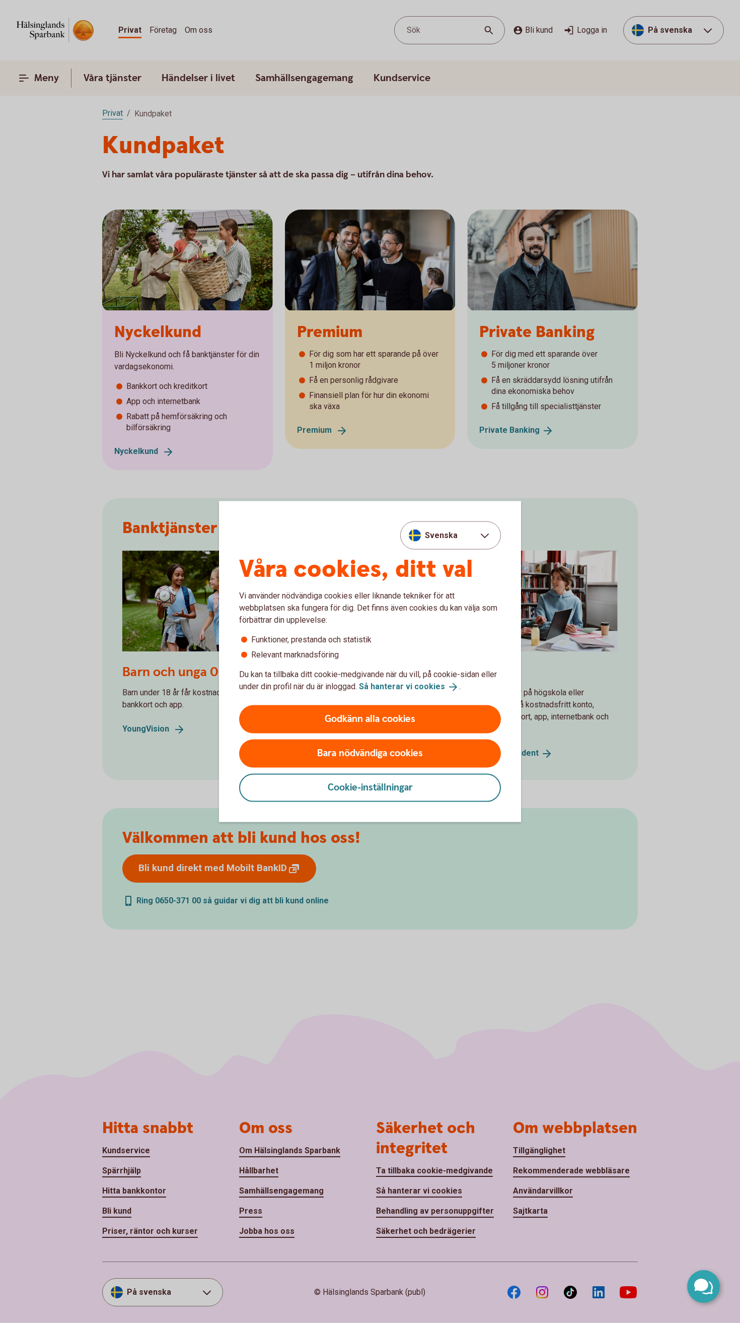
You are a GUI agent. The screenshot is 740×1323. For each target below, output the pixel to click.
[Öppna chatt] (703, 1286)
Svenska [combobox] (441, 535)
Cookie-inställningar (370, 787)
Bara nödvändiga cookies (370, 753)
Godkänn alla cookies (370, 718)
